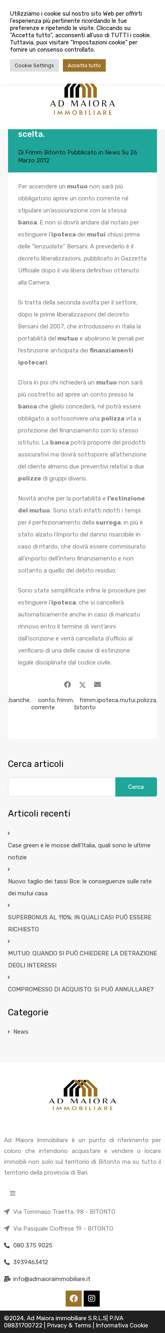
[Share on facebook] (67, 685)
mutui (127, 700)
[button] (12, 1193)
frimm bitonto (85, 704)
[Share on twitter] (82, 685)
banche (19, 700)
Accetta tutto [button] (84, 65)
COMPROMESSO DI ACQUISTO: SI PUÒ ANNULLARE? (81, 989)
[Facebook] (74, 1299)
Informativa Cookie (122, 1325)
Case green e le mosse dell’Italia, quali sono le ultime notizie (79, 851)
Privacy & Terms (70, 1325)
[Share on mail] (97, 685)
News (112, 152)
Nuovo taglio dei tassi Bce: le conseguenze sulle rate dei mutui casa (80, 887)
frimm (64, 700)
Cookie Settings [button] (34, 65)
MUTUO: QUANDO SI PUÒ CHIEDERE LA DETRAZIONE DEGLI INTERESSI (82, 959)
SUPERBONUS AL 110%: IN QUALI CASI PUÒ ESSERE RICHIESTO (79, 923)
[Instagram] (92, 1299)
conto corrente (43, 704)
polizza (146, 700)
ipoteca (107, 700)
